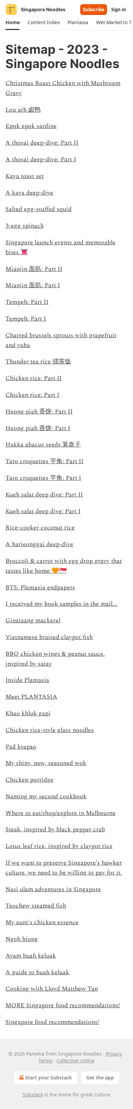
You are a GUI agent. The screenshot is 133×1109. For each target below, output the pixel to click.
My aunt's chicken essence (41, 922)
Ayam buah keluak (30, 955)
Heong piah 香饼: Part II (39, 411)
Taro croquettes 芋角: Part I (43, 478)
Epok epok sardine (31, 126)
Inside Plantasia (27, 680)
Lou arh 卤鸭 (23, 109)
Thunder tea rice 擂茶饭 (38, 361)
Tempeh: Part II (26, 302)
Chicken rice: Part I (32, 394)
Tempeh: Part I (25, 318)
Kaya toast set (24, 176)
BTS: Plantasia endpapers (40, 587)
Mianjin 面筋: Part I (32, 285)
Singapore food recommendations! (52, 1022)
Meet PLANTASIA (31, 696)
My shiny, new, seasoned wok (45, 763)
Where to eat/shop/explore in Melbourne (60, 813)
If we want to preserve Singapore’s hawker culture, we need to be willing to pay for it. (63, 867)
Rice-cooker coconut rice (40, 527)
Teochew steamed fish (35, 905)
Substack (33, 1094)
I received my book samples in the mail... (61, 603)
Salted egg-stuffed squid (38, 209)
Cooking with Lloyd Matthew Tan (51, 988)
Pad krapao (20, 746)
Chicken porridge (29, 779)
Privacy (114, 1053)
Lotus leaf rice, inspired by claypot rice (59, 846)
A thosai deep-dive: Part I (40, 159)
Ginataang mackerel (32, 620)
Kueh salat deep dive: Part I (42, 511)
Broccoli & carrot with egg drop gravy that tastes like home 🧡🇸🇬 (63, 565)
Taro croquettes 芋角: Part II (44, 461)
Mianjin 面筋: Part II (33, 269)
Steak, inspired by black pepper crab (55, 829)
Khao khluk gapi (27, 713)
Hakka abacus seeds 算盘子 (43, 444)
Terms (46, 1060)
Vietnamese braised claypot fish (49, 637)
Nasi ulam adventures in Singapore (53, 889)
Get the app (100, 1077)
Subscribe (93, 9)
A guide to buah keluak (37, 972)
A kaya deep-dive (29, 192)
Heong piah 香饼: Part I (37, 428)
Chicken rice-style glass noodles (49, 730)
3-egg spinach (24, 225)
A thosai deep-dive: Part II (41, 142)
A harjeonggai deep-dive (39, 544)
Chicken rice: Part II (33, 378)
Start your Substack (48, 1077)
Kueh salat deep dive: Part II (44, 494)
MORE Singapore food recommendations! (62, 1005)
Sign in (118, 9)
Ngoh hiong (21, 939)
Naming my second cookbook (46, 796)
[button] (12, 22)
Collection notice (75, 1060)
